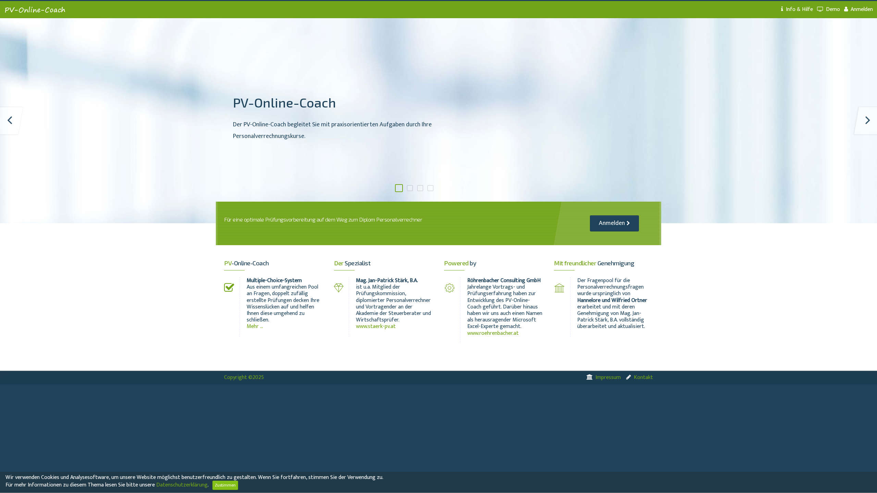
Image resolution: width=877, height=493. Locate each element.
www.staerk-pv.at (376, 326)
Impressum (608, 377)
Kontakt (643, 377)
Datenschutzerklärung (182, 485)
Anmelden (862, 9)
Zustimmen (225, 485)
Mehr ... (255, 326)
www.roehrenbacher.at (493, 333)
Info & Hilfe (799, 9)
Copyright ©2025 (244, 377)
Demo (833, 9)
